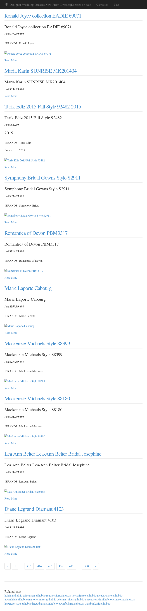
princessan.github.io (34, 595)
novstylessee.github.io (84, 595)
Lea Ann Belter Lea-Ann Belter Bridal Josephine (52, 453)
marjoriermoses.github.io (42, 599)
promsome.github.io (123, 599)
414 (39, 566)
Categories (102, 4)
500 (86, 566)
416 (61, 566)
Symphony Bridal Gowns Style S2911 (42, 177)
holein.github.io (13, 595)
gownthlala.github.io (16, 599)
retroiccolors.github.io (58, 595)
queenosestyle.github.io (98, 599)
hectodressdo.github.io (45, 603)
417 (71, 566)
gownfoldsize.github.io (71, 603)
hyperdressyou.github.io (18, 603)
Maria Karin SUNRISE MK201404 (40, 70)
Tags (116, 4)
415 (50, 566)
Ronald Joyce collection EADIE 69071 (42, 15)
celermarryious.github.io (70, 599)
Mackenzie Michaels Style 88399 (37, 343)
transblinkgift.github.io (97, 603)
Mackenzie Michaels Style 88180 (37, 398)
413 (29, 566)
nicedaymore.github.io (109, 595)
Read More (10, 60)
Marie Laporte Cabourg (28, 287)
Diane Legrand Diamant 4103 (34, 508)
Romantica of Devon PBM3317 (36, 232)
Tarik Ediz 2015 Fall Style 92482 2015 (42, 106)
